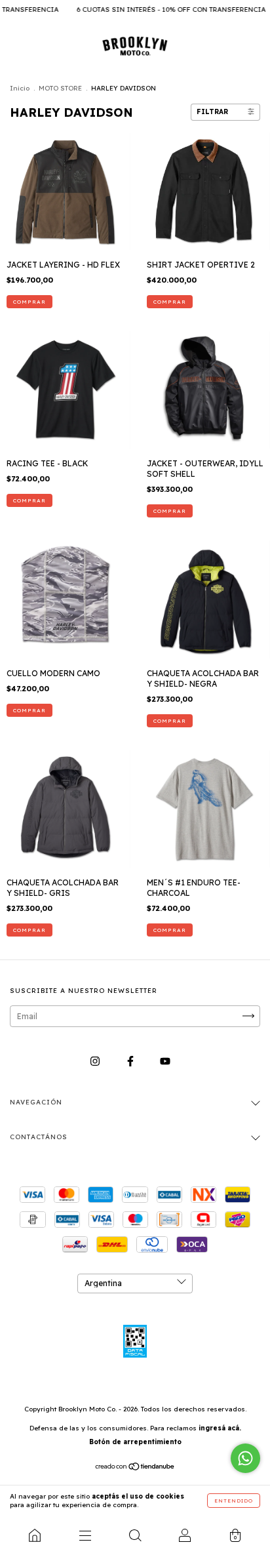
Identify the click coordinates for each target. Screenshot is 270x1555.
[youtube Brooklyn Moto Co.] (165, 1061)
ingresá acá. (220, 1428)
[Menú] (84, 1535)
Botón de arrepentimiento (135, 1442)
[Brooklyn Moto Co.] (35, 1535)
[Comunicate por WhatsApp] (245, 1458)
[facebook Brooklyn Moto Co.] (131, 1061)
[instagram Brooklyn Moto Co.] (96, 1061)
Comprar (29, 301)
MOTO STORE (60, 88)
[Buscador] (135, 1535)
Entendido (233, 1500)
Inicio (19, 88)
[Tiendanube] (135, 1468)
